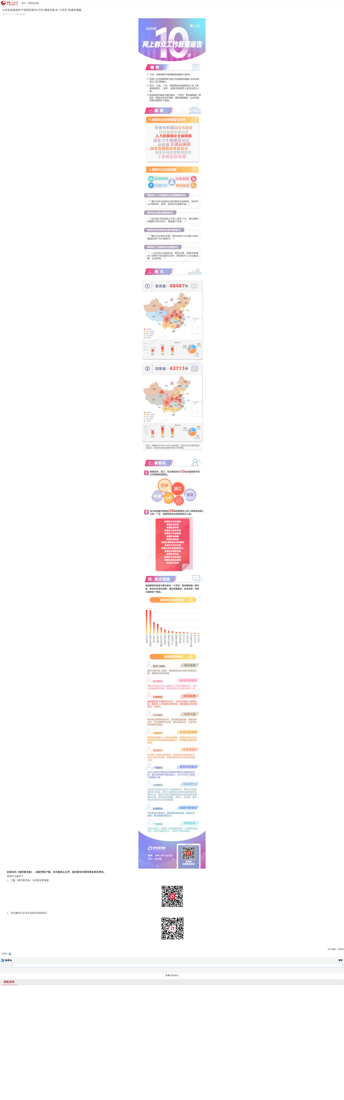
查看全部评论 (172, 975)
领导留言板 (33, 3)
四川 (23, 3)
